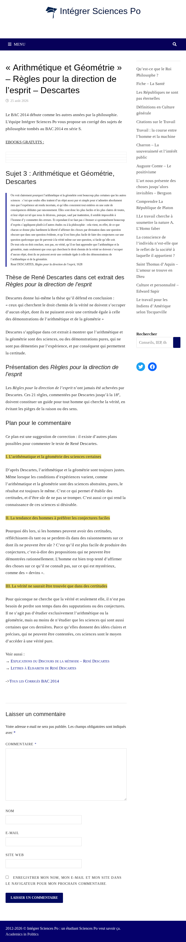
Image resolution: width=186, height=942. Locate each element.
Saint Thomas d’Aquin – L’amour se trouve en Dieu (157, 270)
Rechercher (146, 334)
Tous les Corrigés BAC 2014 (34, 681)
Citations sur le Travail (155, 122)
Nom (10, 811)
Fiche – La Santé (150, 83)
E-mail (12, 833)
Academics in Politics (22, 934)
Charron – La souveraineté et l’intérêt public (156, 151)
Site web (15, 855)
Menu (19, 44)
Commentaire (21, 744)
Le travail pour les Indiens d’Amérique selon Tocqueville (153, 305)
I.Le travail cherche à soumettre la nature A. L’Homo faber (155, 222)
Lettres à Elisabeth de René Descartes (43, 668)
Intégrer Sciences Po (100, 11)
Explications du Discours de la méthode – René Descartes (60, 661)
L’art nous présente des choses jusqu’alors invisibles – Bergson (156, 186)
